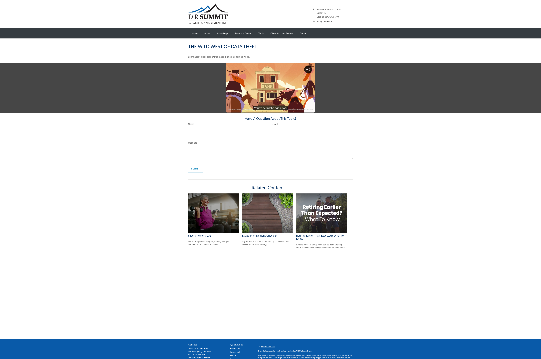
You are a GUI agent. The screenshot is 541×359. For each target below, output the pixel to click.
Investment (235, 352)
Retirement (235, 348)
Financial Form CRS (268, 346)
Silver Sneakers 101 (199, 235)
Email (275, 124)
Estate (233, 355)
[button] (194, 33)
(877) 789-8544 (204, 351)
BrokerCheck (306, 351)
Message (192, 142)
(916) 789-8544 (201, 348)
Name (191, 124)
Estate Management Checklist (259, 235)
